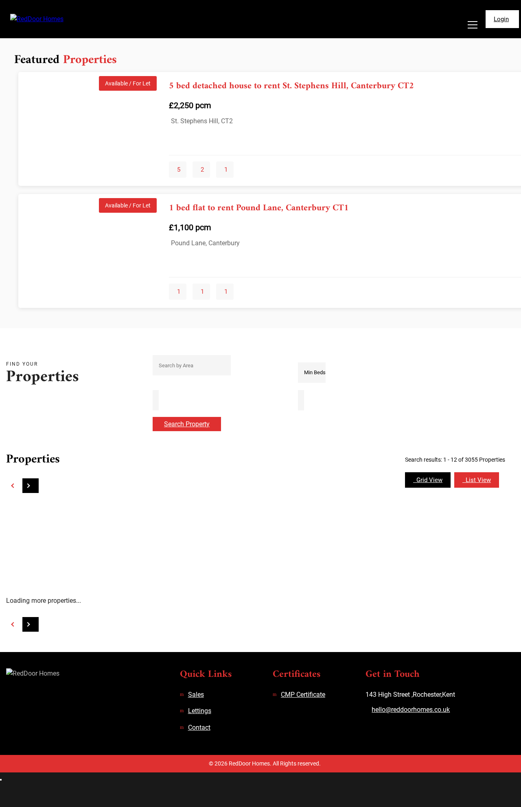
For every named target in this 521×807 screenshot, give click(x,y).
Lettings (199, 711)
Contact (199, 727)
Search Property (187, 424)
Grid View (427, 480)
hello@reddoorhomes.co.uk (411, 709)
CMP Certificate (303, 694)
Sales (196, 694)
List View (476, 480)
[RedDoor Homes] (53, 19)
